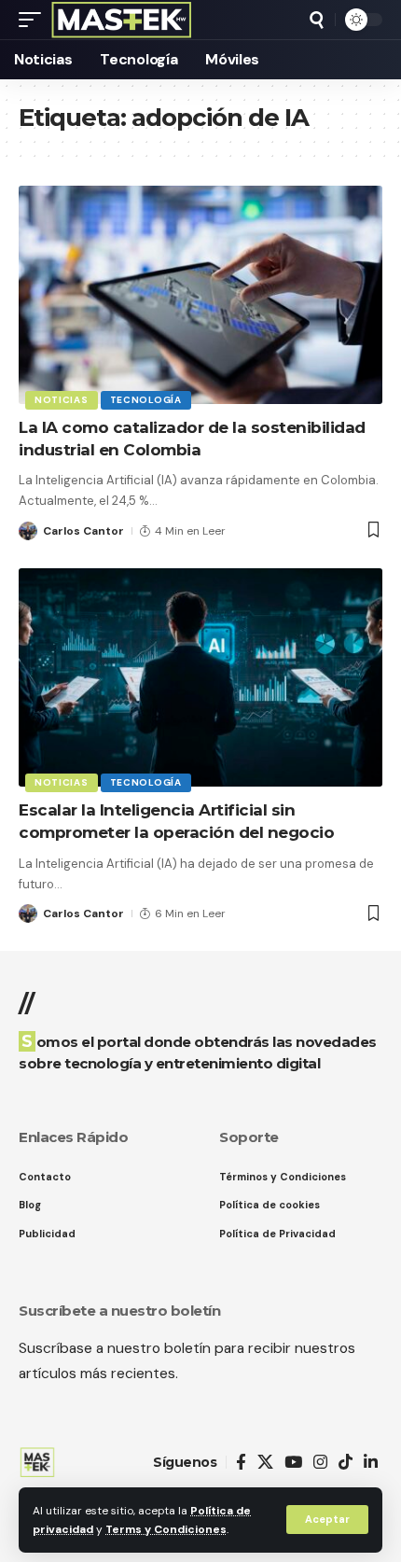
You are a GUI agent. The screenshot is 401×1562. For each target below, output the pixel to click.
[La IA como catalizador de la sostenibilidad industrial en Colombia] (200, 295)
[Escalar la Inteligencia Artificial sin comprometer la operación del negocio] (200, 677)
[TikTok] (345, 1462)
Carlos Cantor (83, 530)
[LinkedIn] (370, 1462)
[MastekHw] (121, 19)
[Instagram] (320, 1462)
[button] (327, 1519)
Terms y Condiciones (166, 1529)
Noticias (62, 400)
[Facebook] (241, 1462)
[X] (265, 1462)
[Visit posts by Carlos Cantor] (28, 531)
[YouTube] (293, 1462)
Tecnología (146, 400)
